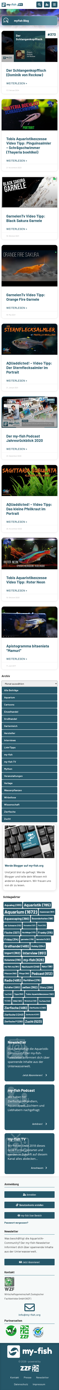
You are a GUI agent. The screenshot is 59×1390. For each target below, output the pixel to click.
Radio (12, 980)
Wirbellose (30, 1001)
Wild (17, 1001)
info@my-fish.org (29, 1314)
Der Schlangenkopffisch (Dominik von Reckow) (26, 72)
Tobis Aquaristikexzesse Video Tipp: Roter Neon (26, 579)
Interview (34, 953)
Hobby (38, 946)
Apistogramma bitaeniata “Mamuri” (27, 648)
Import (12, 953)
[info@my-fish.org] (29, 1307)
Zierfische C (13, 1014)
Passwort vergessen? (16, 1222)
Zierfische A (37, 1007)
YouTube (44, 1001)
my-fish (33, 960)
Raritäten (31, 980)
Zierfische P (13, 1021)
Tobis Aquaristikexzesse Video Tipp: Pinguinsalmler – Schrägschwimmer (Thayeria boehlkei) (28, 145)
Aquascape (47, 912)
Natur (47, 966)
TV (7, 1001)
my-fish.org (11, 966)
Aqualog (12, 905)
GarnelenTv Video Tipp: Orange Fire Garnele (25, 297)
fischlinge (29, 932)
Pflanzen (10, 973)
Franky (45, 932)
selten (29, 987)
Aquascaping (16, 918)
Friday (11, 939)
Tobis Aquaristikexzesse (40, 994)
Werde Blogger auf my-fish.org (24, 865)
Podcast (42, 973)
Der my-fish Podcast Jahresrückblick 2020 (24, 438)
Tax (8, 994)
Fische (12, 932)
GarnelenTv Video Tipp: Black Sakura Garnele (25, 218)
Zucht (33, 1021)
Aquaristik (37, 905)
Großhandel (16, 946)
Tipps (18, 994)
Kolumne (12, 959)
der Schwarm (12, 925)
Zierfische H (32, 1015)
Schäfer (12, 987)
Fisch (42, 925)
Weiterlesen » (16, 83)
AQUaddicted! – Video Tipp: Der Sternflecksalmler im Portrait (29, 367)
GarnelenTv (43, 939)
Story (46, 987)
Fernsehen (29, 925)
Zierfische (15, 1008)
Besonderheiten (42, 918)
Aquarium (20, 911)
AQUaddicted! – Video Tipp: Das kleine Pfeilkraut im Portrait (29, 509)
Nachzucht (30, 966)
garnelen (27, 939)
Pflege (24, 973)
